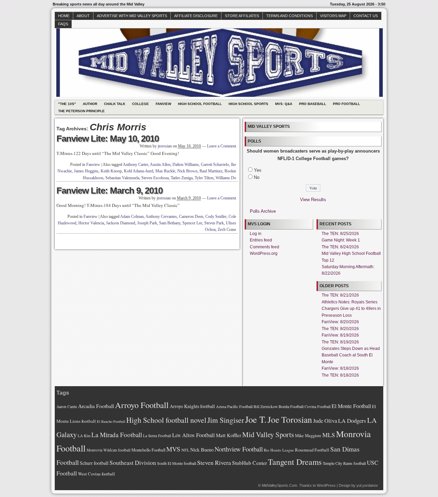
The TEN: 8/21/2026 (340, 295)
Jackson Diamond (120, 223)
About (83, 16)
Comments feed (264, 247)
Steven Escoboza (155, 177)
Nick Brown (187, 171)
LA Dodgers (352, 420)
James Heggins (86, 171)
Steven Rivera (214, 462)
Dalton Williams (185, 164)
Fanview (163, 104)
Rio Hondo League (279, 450)
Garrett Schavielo (215, 164)
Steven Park (214, 223)
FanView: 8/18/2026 (340, 368)
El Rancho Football (111, 421)
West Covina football (96, 474)
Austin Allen (160, 164)
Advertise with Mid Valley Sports (132, 16)
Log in (255, 233)
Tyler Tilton (204, 177)
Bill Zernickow (266, 406)
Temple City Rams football (344, 463)
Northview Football (239, 449)
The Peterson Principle (81, 111)
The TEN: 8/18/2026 (340, 375)
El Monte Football (351, 406)
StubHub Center (249, 462)
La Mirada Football (116, 434)
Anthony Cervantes (161, 216)
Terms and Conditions (289, 16)
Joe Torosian (290, 419)
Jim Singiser (225, 420)
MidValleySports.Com (279, 485)
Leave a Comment (221, 146)
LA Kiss (84, 435)
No (256, 177)
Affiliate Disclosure (196, 16)
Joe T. (256, 419)
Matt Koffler (228, 435)
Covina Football (318, 406)
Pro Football (346, 104)
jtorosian (165, 146)
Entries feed (261, 240)
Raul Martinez (210, 171)
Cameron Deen (191, 216)
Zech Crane (227, 229)
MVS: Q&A (283, 104)
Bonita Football (291, 406)
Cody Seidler (216, 216)
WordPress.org (264, 253)
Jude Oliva (325, 420)
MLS (328, 435)
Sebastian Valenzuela (122, 177)
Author (90, 104)
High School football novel (166, 420)
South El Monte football (176, 463)
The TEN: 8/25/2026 (340, 233)
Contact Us (365, 16)
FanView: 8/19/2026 (340, 335)
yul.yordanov (367, 485)
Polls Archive (263, 211)
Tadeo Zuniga (182, 177)
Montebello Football (148, 450)
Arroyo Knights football (192, 406)
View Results (313, 199)
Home (63, 16)
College (140, 104)
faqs (63, 24)
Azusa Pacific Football (234, 406)
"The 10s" (67, 104)
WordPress (326, 485)
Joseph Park (147, 223)
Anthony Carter (135, 164)
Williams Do (226, 177)
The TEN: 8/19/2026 (340, 342)
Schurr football (94, 463)
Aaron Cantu (66, 406)
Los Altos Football (193, 435)
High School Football (200, 104)
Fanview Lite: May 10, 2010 (107, 138)
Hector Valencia (91, 223)
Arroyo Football (142, 404)
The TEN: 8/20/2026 (340, 328)
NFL (185, 450)
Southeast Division (133, 462)
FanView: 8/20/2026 (340, 321)
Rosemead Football (312, 450)
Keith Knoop (111, 171)
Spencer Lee (192, 223)
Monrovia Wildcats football (108, 450)
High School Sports (248, 104)
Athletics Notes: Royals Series (349, 302)
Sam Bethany (169, 223)
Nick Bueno (202, 449)
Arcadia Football (96, 405)
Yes (257, 170)
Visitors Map (333, 16)
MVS (173, 449)
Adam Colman (132, 216)
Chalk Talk (114, 104)
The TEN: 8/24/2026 (340, 247)
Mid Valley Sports (268, 434)
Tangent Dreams (295, 461)
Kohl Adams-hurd (138, 171)
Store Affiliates (242, 16)
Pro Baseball (312, 104)
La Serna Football (157, 435)
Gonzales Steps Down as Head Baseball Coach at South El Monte (351, 355)
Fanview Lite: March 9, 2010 (109, 190)
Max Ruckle (165, 171)
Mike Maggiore (308, 436)
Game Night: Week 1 (341, 240)
